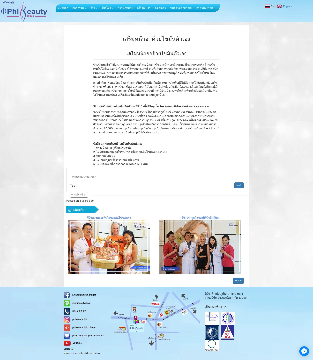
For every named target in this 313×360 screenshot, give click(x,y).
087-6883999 (79, 311)
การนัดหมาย (125, 8)
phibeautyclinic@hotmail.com (88, 335)
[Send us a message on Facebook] (304, 351)
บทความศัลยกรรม (181, 8)
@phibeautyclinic (81, 303)
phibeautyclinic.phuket (84, 294)
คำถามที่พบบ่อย (206, 8)
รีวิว (93, 8)
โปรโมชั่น (107, 8)
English (287, 6)
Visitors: (68, 348)
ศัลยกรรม (78, 8)
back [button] (239, 185)
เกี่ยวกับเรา (144, 8)
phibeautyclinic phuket (84, 327)
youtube (77, 342)
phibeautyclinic (80, 319)
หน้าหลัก (63, 8)
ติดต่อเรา (160, 8)
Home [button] (238, 280)
